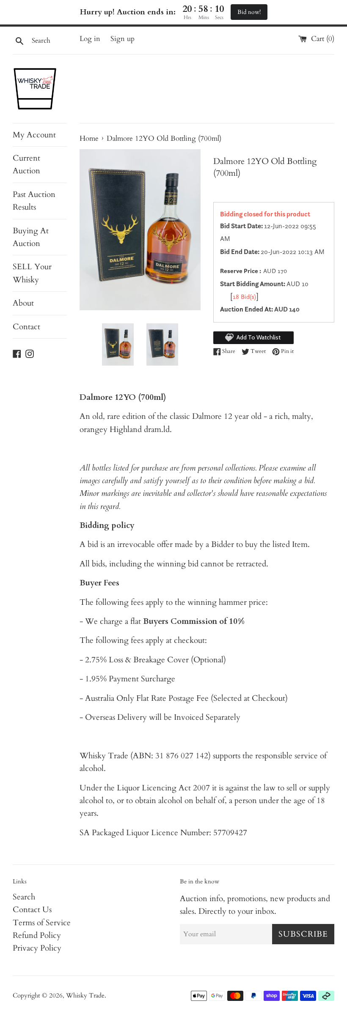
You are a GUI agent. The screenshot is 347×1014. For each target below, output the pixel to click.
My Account (34, 134)
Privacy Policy (37, 948)
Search (24, 896)
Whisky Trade (85, 995)
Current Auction (26, 164)
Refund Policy (37, 935)
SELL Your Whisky (32, 273)
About (23, 303)
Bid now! (249, 12)
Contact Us (32, 909)
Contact (26, 326)
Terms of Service (42, 922)
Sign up (122, 39)
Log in (90, 39)
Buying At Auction (31, 237)
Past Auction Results (34, 201)
